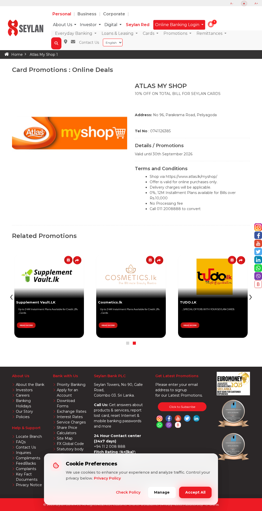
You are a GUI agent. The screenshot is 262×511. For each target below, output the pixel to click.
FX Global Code (70, 443)
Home (17, 54)
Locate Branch (29, 436)
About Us (63, 24)
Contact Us (89, 42)
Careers (22, 395)
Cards (149, 33)
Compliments (28, 458)
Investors (24, 390)
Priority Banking (71, 384)
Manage (162, 492)
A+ (256, 3)
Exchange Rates (71, 411)
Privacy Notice (29, 485)
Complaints (26, 468)
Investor (89, 24)
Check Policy (128, 492)
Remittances (209, 33)
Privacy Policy (107, 478)
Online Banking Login (177, 24)
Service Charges (71, 422)
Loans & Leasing (118, 33)
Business (87, 14)
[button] (210, 24)
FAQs (21, 442)
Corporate (114, 14)
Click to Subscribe (182, 407)
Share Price (67, 427)
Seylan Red (137, 24)
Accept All (195, 492)
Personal (62, 14)
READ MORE (189, 325)
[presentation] (251, 296)
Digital (111, 24)
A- (232, 3)
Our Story (24, 411)
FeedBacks (26, 463)
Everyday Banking (74, 33)
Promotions (175, 33)
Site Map (65, 438)
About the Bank (30, 384)
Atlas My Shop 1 (44, 54)
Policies (22, 417)
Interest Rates (70, 417)
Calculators (66, 433)
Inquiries (23, 452)
